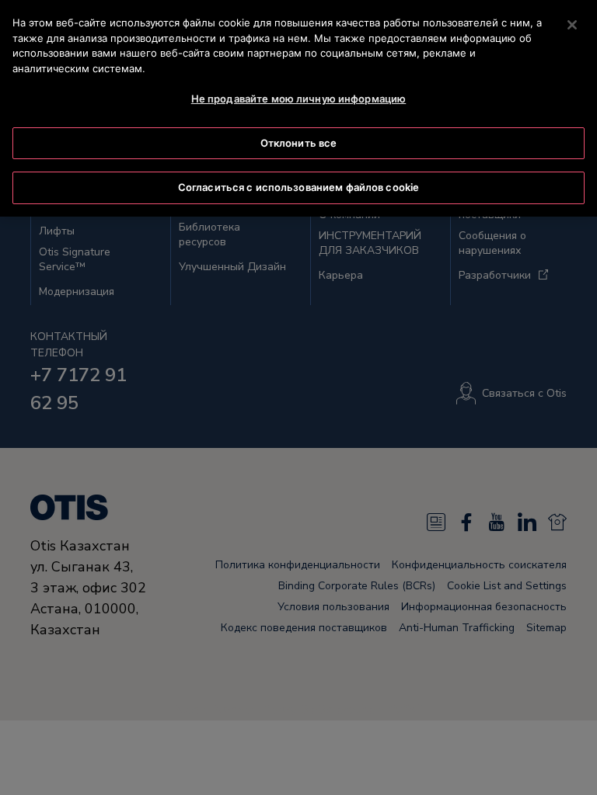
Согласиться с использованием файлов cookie (298, 187)
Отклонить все (298, 143)
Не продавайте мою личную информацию (299, 98)
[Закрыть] (572, 25)
